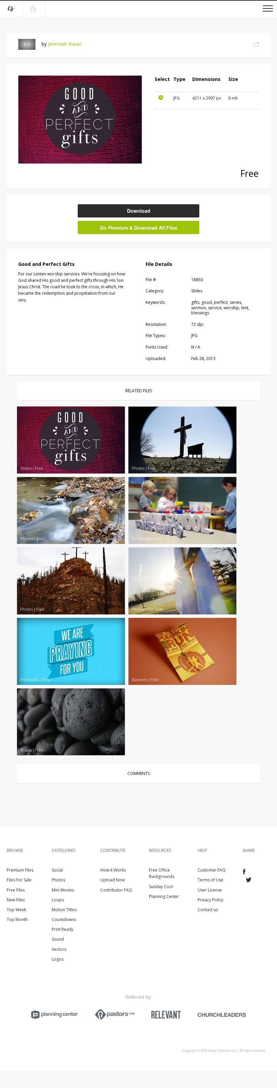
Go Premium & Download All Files (138, 227)
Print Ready (62, 929)
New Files (16, 900)
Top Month (17, 919)
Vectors (59, 949)
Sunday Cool (161, 887)
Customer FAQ (212, 870)
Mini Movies (63, 890)
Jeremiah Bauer (65, 44)
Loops (58, 900)
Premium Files (20, 870)
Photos (58, 880)
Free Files (16, 890)
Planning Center (164, 896)
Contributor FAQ (116, 890)
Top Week (16, 910)
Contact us (208, 910)
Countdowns (64, 919)
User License (210, 890)
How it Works (113, 870)
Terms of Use (210, 880)
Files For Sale (19, 880)
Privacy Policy (210, 900)
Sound (58, 939)
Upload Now (112, 880)
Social (57, 870)
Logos (58, 959)
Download (138, 210)
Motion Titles (64, 910)
